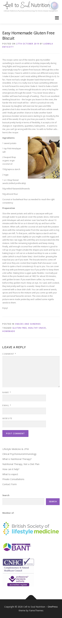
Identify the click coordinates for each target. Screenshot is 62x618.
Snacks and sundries (28, 324)
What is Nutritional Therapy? (16, 459)
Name (6, 392)
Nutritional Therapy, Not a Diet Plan (20, 464)
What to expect (10, 474)
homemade (8, 331)
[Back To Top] (31, 599)
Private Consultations (13, 479)
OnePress (53, 606)
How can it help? (10, 469)
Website (7, 418)
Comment (9, 353)
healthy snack (37, 328)
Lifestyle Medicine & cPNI (15, 449)
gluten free (19, 328)
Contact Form (9, 484)
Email (6, 405)
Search (5, 495)
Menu (56, 17)
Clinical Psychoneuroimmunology (19, 453)
